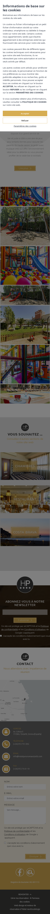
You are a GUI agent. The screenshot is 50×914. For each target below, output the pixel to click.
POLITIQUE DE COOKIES (34, 101)
